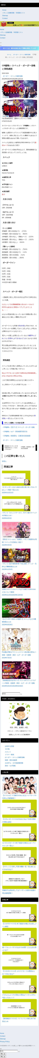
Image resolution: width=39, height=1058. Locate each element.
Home (4, 10)
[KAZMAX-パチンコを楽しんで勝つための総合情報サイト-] (19, 24)
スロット (8, 752)
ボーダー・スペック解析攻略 (13, 76)
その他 (7, 749)
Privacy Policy (5, 1041)
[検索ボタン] (1, 42)
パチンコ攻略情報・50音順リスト (13, 13)
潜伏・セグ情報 (10, 766)
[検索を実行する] (19, 1051)
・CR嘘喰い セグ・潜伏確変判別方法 (14, 431)
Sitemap (5, 15)
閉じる (3, 1054)
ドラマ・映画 (9, 754)
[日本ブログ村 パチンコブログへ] (19, 108)
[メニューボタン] (1, 45)
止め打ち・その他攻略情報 (14, 763)
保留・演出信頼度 (11, 760)
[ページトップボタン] (1, 1048)
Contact (4, 18)
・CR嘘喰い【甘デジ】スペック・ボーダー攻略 (18, 427)
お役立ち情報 (9, 746)
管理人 (4, 461)
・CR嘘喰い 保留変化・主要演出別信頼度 (16, 436)
